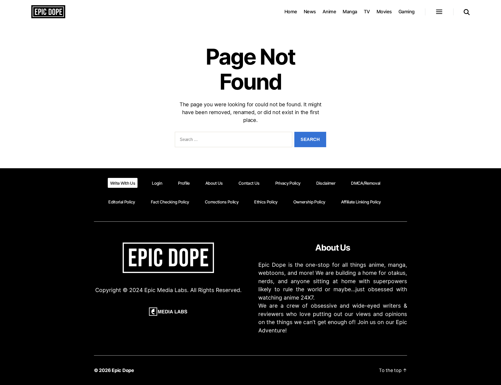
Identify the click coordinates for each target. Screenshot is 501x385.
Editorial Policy (121, 201)
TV (367, 11)
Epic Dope (123, 370)
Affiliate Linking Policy (361, 201)
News (310, 11)
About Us (214, 183)
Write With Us (122, 183)
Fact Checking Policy (170, 201)
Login (157, 183)
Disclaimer (325, 183)
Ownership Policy (309, 201)
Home (290, 11)
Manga (350, 11)
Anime (329, 11)
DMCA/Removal (365, 183)
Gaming (406, 11)
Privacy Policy (288, 183)
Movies (384, 11)
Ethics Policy (265, 201)
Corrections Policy (221, 201)
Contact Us (248, 183)
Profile (183, 183)
